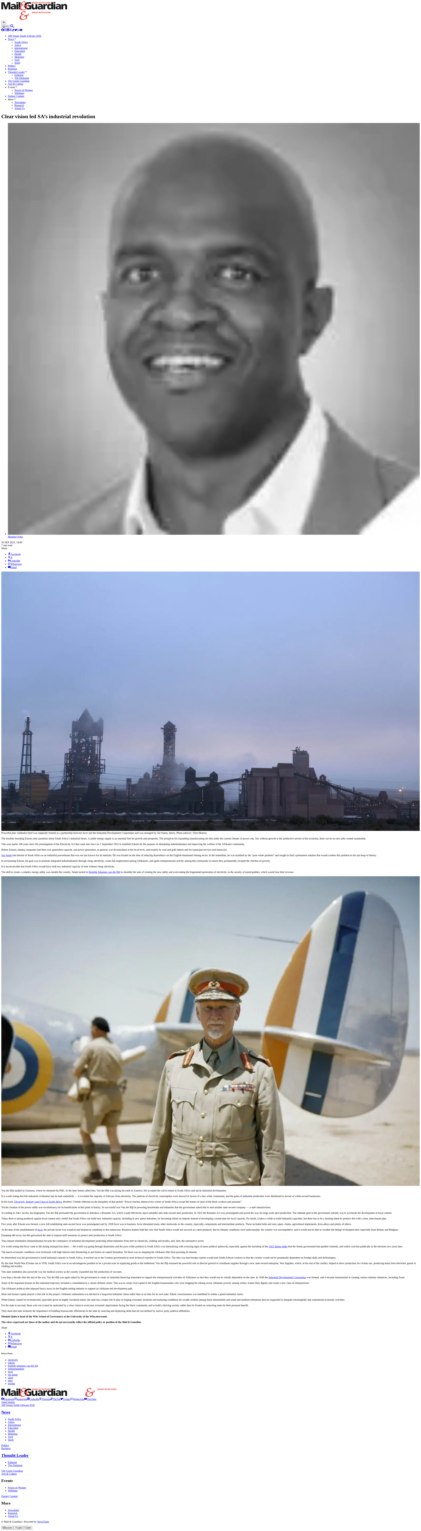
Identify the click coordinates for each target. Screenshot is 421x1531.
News (5, 1412)
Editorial (12, 1462)
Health (11, 1431)
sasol (10, 1377)
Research (12, 1513)
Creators (10, 1402)
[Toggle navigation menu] (3, 22)
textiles (11, 1383)
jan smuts (13, 1374)
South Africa (14, 1419)
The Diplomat (15, 1465)
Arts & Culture (9, 1473)
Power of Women (17, 1487)
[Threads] (10, 30)
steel (10, 1380)
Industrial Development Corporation (287, 1277)
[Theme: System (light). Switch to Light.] (6, 27)
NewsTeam (43, 1521)
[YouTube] (21, 30)
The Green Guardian (12, 1471)
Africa (11, 1422)
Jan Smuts (6, 855)
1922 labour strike (278, 1246)
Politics (5, 1445)
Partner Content (9, 1496)
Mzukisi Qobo (15, 536)
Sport (10, 1439)
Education (13, 1428)
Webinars (13, 1490)
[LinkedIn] (8, 30)
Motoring (13, 1434)
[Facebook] (2, 30)
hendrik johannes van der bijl (23, 1365)
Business (6, 1448)
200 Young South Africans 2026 (18, 1405)
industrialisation (16, 1368)
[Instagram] (5, 30)
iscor (10, 1371)
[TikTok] (13, 30)
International (14, 1425)
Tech (10, 1436)
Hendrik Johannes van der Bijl (104, 872)
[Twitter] (15, 30)
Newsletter (13, 1510)
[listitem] (7, 1399)
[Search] (12, 26)
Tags (3, 1402)
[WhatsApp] (18, 30)
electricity (13, 1360)
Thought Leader (15, 1455)
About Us (13, 1516)
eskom (11, 1362)
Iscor (39, 1229)
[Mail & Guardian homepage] (210, 11)
